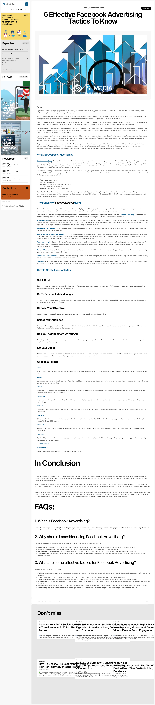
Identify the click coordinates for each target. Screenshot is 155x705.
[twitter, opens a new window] (12, 9)
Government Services (9, 54)
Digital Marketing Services (10, 58)
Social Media (99, 8)
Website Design (6, 62)
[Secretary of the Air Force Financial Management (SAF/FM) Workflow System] (15, 100)
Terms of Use (6, 208)
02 (27, 54)
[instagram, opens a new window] (17, 9)
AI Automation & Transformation (12, 49)
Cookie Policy (15, 208)
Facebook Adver (64, 202)
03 (27, 58)
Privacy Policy (20, 206)
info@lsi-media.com (10, 194)
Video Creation (6, 65)
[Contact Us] (25, 192)
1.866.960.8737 (8, 197)
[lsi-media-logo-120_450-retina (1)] (8, 3)
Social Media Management (9, 60)
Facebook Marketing (127, 214)
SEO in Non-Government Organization (13, 172)
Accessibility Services (7, 69)
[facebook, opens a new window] (8, 9)
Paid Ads (92, 8)
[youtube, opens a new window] (22, 9)
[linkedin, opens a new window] (26, 9)
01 (27, 49)
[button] (26, 15)
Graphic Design (6, 67)
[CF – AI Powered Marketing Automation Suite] (15, 138)
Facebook (85, 8)
